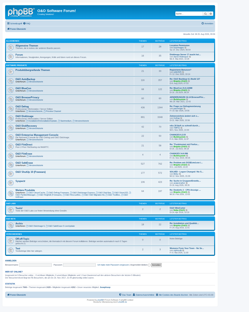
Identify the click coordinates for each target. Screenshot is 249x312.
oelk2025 (178, 72)
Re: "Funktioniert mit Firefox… (184, 144)
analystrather (179, 183)
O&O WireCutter (177, 208)
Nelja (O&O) (179, 210)
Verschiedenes (14, 234)
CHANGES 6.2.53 (178, 135)
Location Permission (180, 45)
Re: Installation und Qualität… (184, 223)
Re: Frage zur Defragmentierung (185, 106)
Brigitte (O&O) (180, 81)
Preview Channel (53, 111)
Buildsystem (180, 99)
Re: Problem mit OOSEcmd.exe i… (186, 162)
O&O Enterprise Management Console (36, 135)
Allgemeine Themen (26, 45)
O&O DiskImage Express (83, 193)
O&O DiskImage (24, 116)
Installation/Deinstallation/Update (42, 121)
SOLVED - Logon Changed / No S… (186, 172)
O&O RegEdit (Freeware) (50, 195)
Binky (176, 174)
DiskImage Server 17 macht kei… (185, 54)
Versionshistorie (36, 82)
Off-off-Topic (22, 238)
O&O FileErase (23, 153)
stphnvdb (178, 250)
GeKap (177, 118)
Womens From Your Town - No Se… (187, 248)
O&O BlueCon (23, 88)
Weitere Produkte (25, 190)
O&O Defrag (22, 106)
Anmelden (10, 261)
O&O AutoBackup (25, 79)
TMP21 (177, 128)
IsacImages (179, 47)
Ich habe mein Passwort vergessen (113, 265)
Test (17, 248)
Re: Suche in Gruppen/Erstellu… (185, 181)
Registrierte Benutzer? (180, 70)
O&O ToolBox (114, 195)
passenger (178, 108)
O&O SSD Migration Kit (94, 195)
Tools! (18, 208)
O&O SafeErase (24, 162)
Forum (19, 54)
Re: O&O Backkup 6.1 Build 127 (185, 79)
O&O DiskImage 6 (36, 226)
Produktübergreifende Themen (32, 70)
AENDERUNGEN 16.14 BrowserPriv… (187, 97)
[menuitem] (26, 23)
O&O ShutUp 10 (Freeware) (30, 172)
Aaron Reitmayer (181, 57)
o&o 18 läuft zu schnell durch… (185, 125)
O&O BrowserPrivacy (27, 97)
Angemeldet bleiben (139, 265)
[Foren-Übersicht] (21, 12)
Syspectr (20, 181)
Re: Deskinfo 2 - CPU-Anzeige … (185, 190)
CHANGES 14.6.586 (179, 153)
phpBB (100, 300)
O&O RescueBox (73, 195)
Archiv (19, 223)
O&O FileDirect (23, 144)
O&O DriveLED (121, 193)
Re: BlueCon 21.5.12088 (181, 88)
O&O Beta (10, 219)
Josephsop (105, 287)
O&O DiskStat (104, 193)
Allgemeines (12, 41)
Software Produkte (16, 65)
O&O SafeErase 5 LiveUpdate (61, 226)
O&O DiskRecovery (26, 125)
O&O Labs (11, 203)
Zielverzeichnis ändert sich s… (184, 116)
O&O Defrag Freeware (59, 193)
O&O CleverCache (36, 193)
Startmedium (65, 121)
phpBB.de (122, 302)
